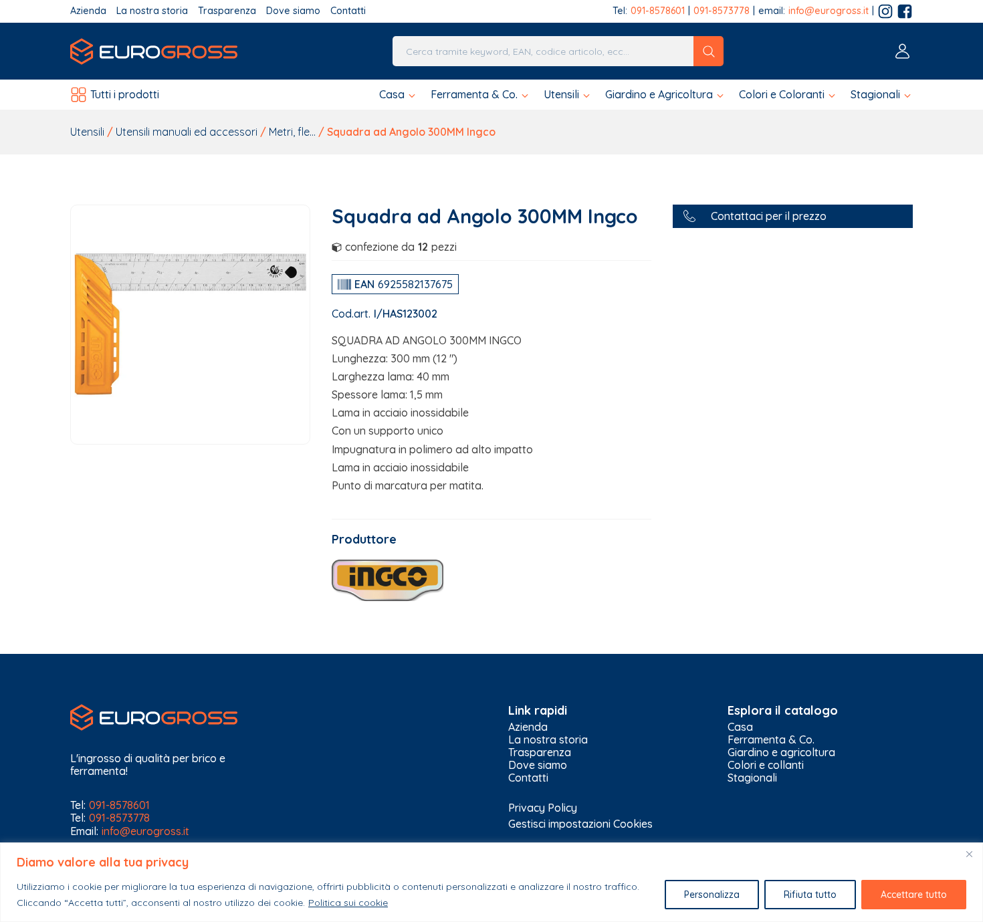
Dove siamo (293, 11)
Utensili (87, 131)
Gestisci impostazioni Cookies (580, 823)
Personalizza (712, 895)
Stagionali (752, 778)
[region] (491, 882)
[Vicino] (969, 854)
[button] (398, 94)
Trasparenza (227, 11)
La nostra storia (152, 11)
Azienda (88, 11)
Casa (740, 727)
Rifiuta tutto (810, 895)
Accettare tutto (914, 895)
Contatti (348, 11)
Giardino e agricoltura (781, 752)
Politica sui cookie (348, 903)
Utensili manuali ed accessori (186, 131)
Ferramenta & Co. (771, 739)
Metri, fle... (292, 131)
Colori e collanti (766, 765)
